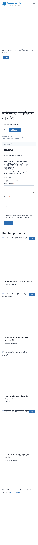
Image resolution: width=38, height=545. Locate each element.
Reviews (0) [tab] (8, 144)
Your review (9, 184)
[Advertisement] (19, 28)
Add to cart (15, 130)
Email (7, 206)
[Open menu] (34, 3)
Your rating (9, 177)
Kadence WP (15, 492)
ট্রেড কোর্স (10, 136)
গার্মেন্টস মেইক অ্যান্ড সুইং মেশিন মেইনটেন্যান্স (16, 397)
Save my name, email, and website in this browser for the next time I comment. (20, 217)
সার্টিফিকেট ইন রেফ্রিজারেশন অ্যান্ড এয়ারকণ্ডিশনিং (16, 339)
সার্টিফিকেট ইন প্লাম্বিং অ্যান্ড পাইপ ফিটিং (18, 281)
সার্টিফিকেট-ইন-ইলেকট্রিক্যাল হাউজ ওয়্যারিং (17, 456)
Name (7, 197)
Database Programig (11, 138)
